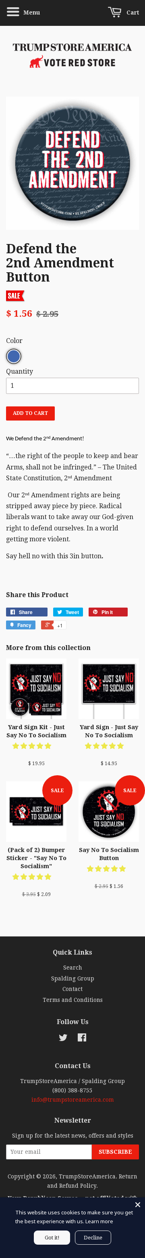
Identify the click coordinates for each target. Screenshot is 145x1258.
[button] (32, 746)
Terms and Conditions (73, 1000)
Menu (31, 12)
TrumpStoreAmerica (87, 1176)
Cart (132, 12)
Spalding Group (72, 978)
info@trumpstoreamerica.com (72, 1099)
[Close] (138, 1205)
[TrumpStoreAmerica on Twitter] (63, 1039)
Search (72, 967)
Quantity (19, 371)
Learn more (99, 1221)
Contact (72, 989)
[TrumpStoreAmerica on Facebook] (82, 1039)
